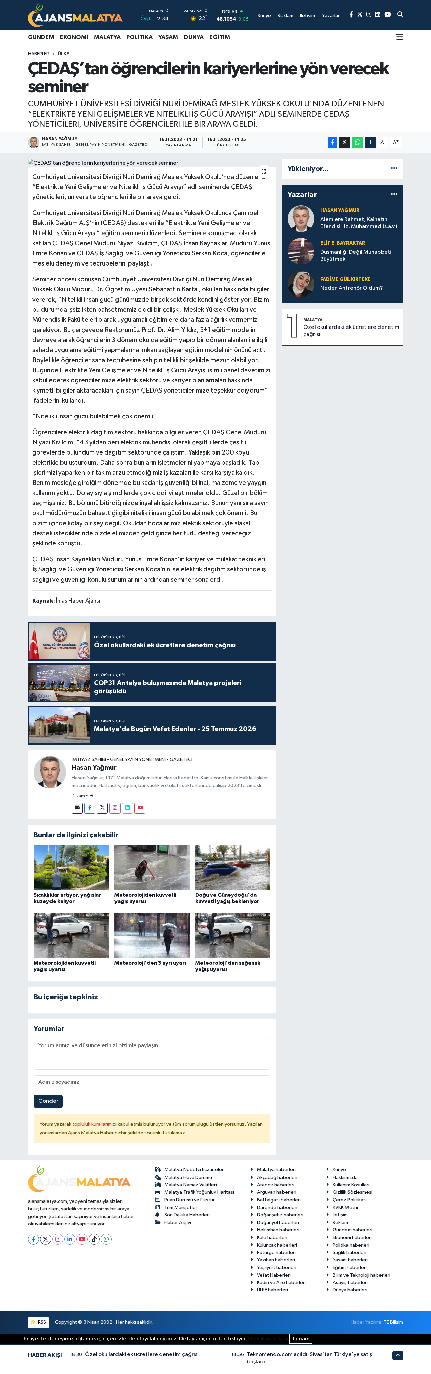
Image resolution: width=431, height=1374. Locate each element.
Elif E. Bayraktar (342, 243)
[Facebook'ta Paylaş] (332, 142)
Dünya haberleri (350, 1289)
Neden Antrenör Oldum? (351, 288)
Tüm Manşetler (180, 1207)
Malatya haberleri (276, 1169)
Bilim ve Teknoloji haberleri (361, 1275)
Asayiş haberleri (350, 1282)
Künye (339, 1169)
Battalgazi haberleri (279, 1200)
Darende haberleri (277, 1207)
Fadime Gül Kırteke (345, 279)
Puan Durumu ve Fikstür (189, 1200)
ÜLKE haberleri (272, 1289)
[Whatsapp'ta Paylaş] (357, 142)
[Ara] (400, 15)
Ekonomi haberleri (352, 1237)
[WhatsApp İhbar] (106, 1239)
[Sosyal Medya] (77, 808)
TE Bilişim (393, 1322)
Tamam (301, 1339)
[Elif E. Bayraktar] (301, 251)
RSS (41, 1322)
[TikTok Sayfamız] (94, 1239)
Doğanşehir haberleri (280, 1214)
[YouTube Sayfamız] (387, 15)
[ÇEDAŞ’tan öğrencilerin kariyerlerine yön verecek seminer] (152, 163)
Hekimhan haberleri (278, 1229)
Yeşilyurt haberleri (276, 1267)
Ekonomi (74, 37)
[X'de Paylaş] (344, 142)
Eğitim (219, 37)
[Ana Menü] (399, 37)
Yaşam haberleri (350, 1259)
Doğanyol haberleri (278, 1222)
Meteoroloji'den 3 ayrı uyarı (150, 963)
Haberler (38, 54)
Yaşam (168, 37)
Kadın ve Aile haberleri (281, 1282)
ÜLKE (63, 54)
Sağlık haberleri (349, 1252)
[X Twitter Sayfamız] (360, 15)
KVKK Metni (345, 1207)
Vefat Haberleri (274, 1275)
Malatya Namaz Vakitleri (190, 1184)
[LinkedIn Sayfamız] (377, 15)
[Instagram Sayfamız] (368, 15)
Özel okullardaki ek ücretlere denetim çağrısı (351, 330)
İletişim (340, 1214)
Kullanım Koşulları (351, 1184)
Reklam (340, 1222)
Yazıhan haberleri (276, 1259)
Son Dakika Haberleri (187, 1214)
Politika (139, 37)
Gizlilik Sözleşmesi (352, 1192)
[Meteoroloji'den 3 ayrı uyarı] (152, 935)
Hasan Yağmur (94, 767)
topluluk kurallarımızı (95, 1124)
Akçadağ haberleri (277, 1177)
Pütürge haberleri (276, 1252)
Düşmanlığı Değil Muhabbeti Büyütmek (355, 255)
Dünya (194, 37)
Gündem (41, 37)
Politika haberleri (351, 1245)
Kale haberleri (272, 1237)
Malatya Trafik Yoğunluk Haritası (199, 1192)
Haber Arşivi (177, 1222)
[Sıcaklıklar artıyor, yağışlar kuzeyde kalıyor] (71, 867)
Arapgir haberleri (275, 1184)
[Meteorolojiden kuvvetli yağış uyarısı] (152, 867)
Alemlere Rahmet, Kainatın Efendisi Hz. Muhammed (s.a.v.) (358, 223)
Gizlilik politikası (268, 1339)
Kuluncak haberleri (277, 1245)
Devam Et (81, 796)
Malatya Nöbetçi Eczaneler (194, 1169)
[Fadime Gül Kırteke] (301, 284)
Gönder (48, 1101)
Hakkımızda (345, 1177)
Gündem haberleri (352, 1229)
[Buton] (370, 142)
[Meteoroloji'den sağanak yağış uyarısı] (232, 935)
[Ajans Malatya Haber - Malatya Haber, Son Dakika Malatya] (75, 15)
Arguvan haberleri (276, 1192)
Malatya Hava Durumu (188, 1177)
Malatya (107, 37)
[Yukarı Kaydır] (397, 1355)
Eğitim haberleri (350, 1267)
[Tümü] (394, 169)
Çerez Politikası (350, 1200)
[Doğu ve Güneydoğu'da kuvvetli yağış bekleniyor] (232, 867)
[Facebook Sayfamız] (351, 15)
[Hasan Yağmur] (50, 772)
